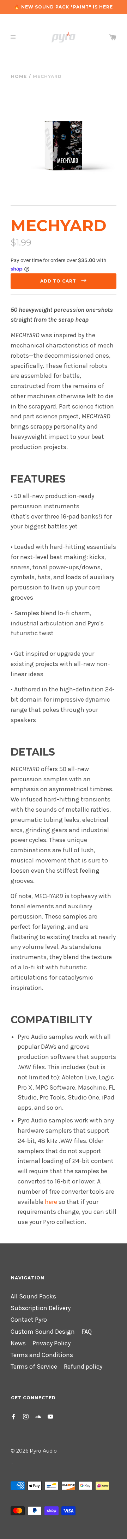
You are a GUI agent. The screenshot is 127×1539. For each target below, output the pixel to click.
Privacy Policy (51, 1343)
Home (19, 76)
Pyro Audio (43, 1451)
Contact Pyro (29, 1319)
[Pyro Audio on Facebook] (13, 1416)
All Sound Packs (33, 1296)
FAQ (86, 1331)
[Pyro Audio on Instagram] (26, 1416)
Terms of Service (34, 1366)
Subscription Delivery (41, 1308)
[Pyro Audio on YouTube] (50, 1416)
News (18, 1343)
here (51, 1202)
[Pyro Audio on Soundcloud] (38, 1416)
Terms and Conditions (42, 1355)
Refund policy (83, 1366)
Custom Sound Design (43, 1331)
